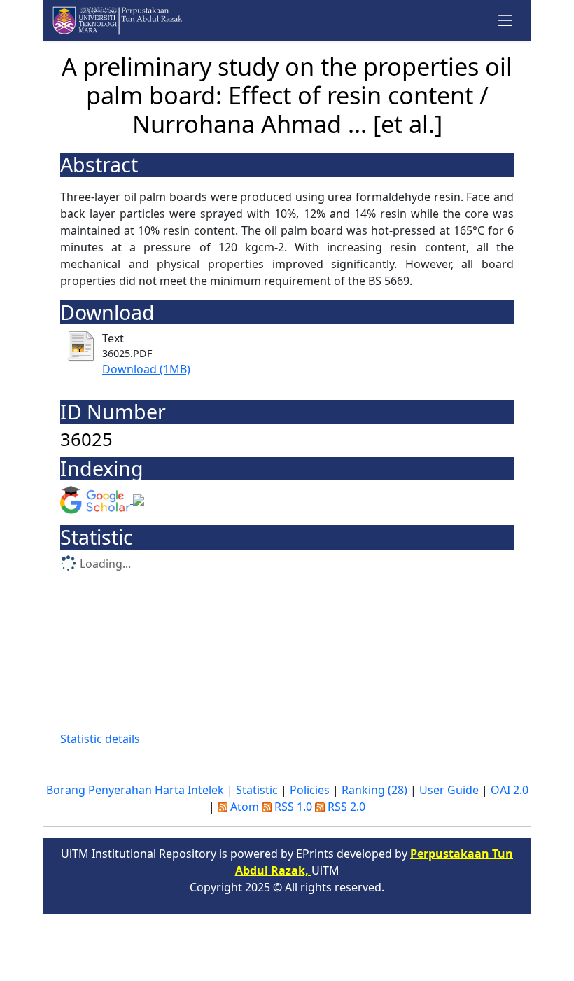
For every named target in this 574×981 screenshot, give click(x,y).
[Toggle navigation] (505, 20)
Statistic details (100, 738)
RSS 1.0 (292, 806)
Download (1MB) (146, 369)
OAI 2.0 (509, 790)
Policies (310, 790)
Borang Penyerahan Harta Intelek (135, 790)
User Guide (449, 790)
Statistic (257, 790)
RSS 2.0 (345, 806)
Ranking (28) (374, 790)
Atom (243, 806)
